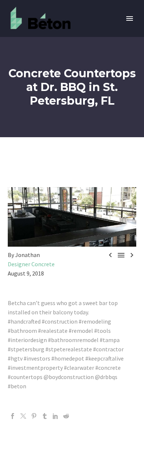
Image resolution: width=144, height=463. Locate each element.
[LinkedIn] (55, 416)
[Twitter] (23, 416)
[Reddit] (66, 416)
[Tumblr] (45, 416)
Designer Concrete (31, 264)
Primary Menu (129, 18)
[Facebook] (13, 416)
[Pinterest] (34, 416)
